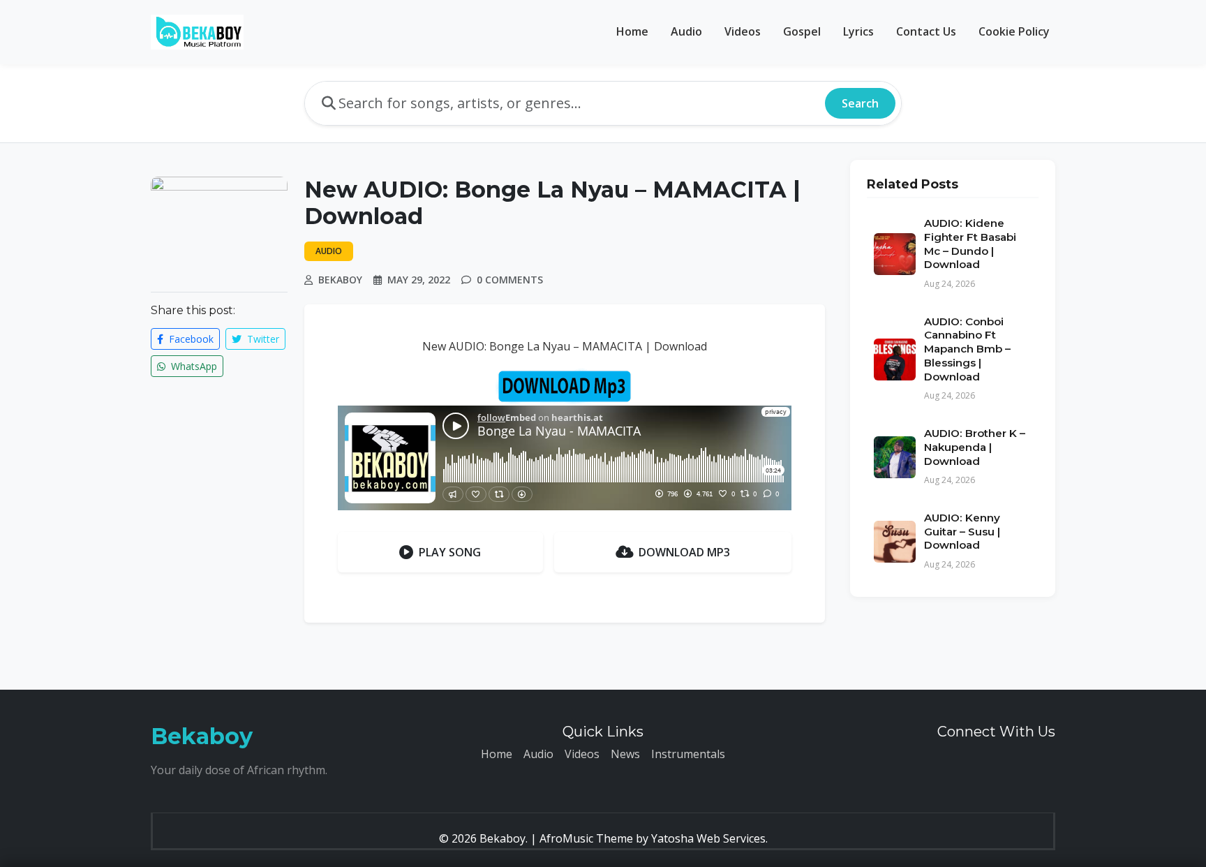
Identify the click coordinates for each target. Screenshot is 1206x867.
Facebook (190, 339)
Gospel (802, 31)
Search (860, 103)
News (625, 754)
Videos (742, 31)
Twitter (261, 339)
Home (632, 31)
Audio (686, 31)
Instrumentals (688, 754)
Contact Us (926, 31)
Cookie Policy (1014, 31)
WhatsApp (192, 366)
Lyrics (858, 31)
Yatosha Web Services (708, 838)
